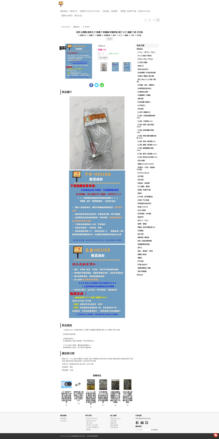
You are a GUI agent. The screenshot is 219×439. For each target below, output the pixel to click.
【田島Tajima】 (144, 11)
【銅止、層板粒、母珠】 (145, 251)
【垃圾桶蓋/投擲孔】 (144, 102)
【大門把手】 (141, 105)
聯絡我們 (63, 419)
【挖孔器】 (140, 180)
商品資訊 (109, 39)
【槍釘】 (140, 193)
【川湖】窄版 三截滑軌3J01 (146, 141)
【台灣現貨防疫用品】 (144, 88)
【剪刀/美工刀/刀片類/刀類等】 (146, 81)
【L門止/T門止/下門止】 (145, 59)
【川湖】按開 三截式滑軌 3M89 (145, 126)
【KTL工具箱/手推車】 (144, 56)
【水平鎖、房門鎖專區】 (145, 197)
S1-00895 (86, 27)
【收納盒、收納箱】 (110, 11)
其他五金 (78, 16)
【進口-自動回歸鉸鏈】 (145, 241)
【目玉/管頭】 (142, 210)
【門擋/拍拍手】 (142, 265)
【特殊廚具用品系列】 (144, 203)
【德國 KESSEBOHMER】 (90, 11)
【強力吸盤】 (141, 160)
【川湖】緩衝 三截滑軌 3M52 (147, 145)
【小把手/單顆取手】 (144, 112)
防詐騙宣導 (114, 427)
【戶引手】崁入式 (143, 173)
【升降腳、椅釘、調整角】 (146, 85)
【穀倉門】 (140, 217)
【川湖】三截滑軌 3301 (145, 121)
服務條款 (113, 423)
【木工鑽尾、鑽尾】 (144, 186)
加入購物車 (104, 58)
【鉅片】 (140, 247)
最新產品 (64, 11)
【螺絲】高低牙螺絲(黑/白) (146, 227)
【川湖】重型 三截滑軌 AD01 (147, 154)
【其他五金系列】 (143, 69)
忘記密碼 (113, 421)
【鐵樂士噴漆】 (66, 16)
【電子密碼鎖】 (142, 271)
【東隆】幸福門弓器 (127, 11)
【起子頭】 (140, 234)
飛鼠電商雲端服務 (92, 436)
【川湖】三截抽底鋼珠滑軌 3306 (146, 117)
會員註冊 (113, 419)
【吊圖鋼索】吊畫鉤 (144, 95)
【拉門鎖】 (140, 176)
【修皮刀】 (73, 11)
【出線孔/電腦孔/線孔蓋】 (146, 76)
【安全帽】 (140, 109)
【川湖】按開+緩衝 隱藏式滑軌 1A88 (146, 137)
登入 (119, 419)
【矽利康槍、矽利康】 (144, 214)
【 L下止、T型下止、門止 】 (146, 52)
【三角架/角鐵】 (142, 62)
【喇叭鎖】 (140, 99)
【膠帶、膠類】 (142, 224)
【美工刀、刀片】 (143, 220)
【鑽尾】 (140, 258)
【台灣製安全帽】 (143, 92)
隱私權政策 (114, 425)
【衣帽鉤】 (140, 231)
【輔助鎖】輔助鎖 (143, 237)
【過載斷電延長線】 (144, 244)
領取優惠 (155, 430)
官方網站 (63, 421)
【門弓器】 (140, 261)
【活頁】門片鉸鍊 (143, 200)
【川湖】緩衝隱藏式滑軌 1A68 (145, 149)
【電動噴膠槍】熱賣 (144, 268)
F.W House (65, 27)
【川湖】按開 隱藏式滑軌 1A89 (145, 131)
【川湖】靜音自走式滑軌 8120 (147, 157)
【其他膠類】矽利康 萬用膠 (146, 73)
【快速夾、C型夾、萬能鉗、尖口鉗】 (146, 169)
